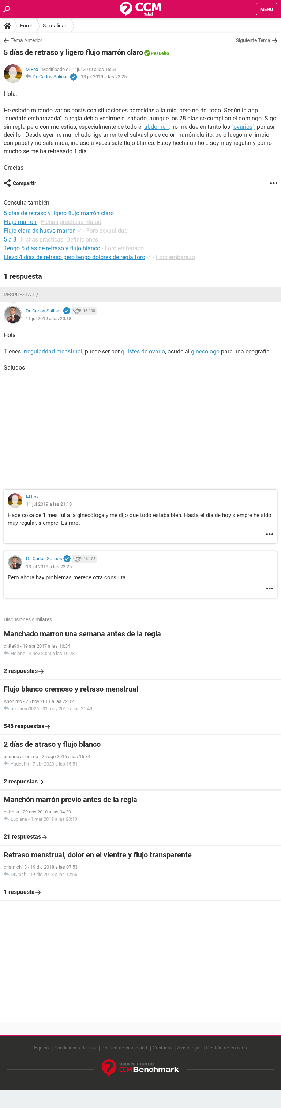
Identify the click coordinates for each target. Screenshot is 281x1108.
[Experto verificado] (73, 77)
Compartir (24, 183)
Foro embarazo (124, 248)
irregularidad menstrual (52, 351)
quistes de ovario (143, 351)
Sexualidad (55, 26)
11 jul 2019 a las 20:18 (48, 318)
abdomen (156, 126)
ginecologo (205, 351)
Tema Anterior (26, 40)
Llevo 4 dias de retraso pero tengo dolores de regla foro (74, 257)
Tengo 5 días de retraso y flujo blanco (52, 248)
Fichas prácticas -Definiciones (59, 239)
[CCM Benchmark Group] (140, 1068)
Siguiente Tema (253, 40)
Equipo (41, 1048)
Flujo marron (20, 221)
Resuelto (160, 53)
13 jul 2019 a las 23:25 (104, 76)
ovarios (242, 126)
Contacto (162, 1048)
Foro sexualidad (107, 230)
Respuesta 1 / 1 (23, 294)
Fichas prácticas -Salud (71, 221)
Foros (26, 26)
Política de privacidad (124, 1048)
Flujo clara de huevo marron (40, 230)
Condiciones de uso (75, 1048)
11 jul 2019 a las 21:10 (49, 504)
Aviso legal (189, 1048)
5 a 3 (10, 239)
